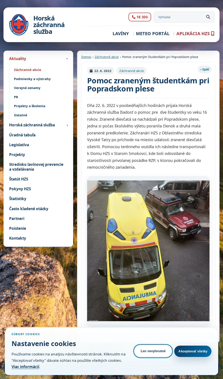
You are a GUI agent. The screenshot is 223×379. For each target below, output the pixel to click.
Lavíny (121, 33)
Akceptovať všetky (192, 351)
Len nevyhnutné (153, 351)
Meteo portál (152, 33)
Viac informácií (25, 366)
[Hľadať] (208, 17)
